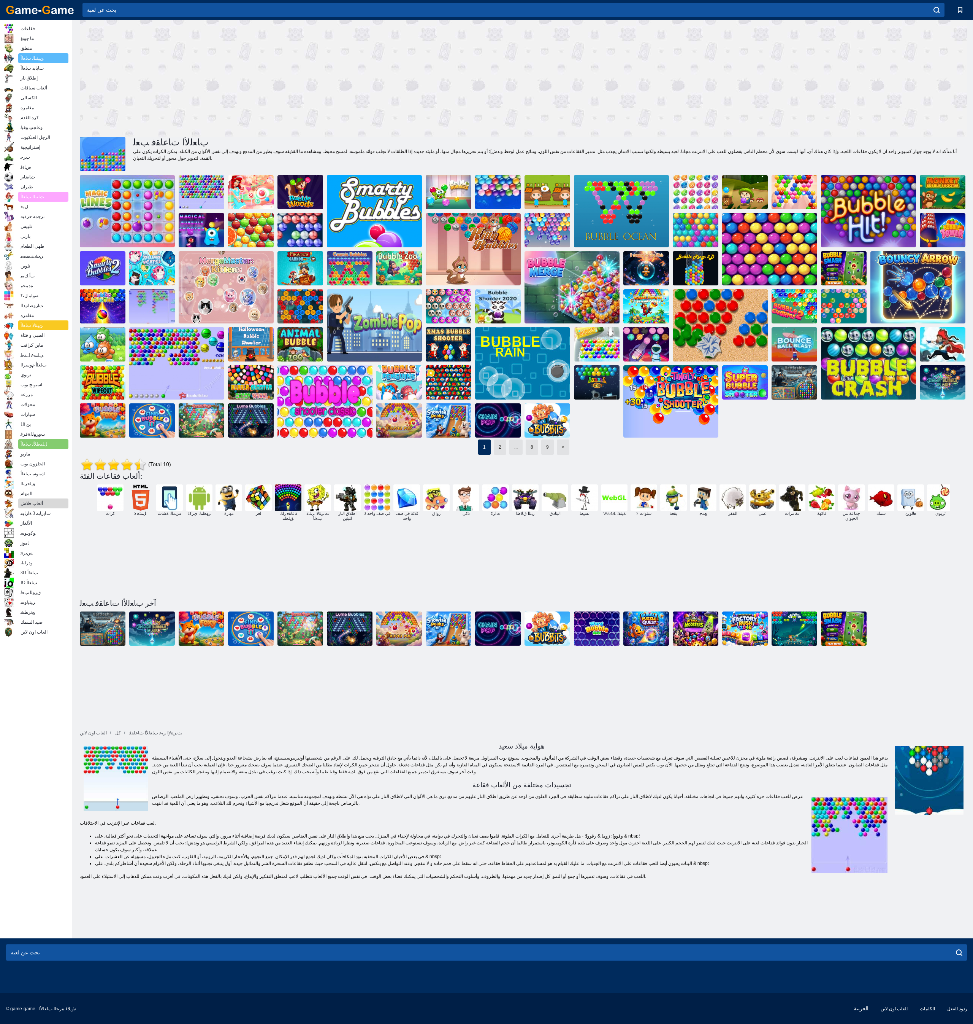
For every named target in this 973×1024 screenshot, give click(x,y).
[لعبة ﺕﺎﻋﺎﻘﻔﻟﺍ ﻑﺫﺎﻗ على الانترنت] (844, 306)
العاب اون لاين (894, 1008)
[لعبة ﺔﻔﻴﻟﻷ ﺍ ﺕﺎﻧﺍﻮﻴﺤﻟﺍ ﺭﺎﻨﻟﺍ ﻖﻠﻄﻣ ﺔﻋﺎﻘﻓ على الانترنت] (448, 306)
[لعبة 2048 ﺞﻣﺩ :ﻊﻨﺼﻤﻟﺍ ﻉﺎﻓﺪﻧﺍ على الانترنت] (745, 629)
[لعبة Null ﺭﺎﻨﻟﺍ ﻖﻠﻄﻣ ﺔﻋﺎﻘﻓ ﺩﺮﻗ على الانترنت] (942, 192)
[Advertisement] (302, 77)
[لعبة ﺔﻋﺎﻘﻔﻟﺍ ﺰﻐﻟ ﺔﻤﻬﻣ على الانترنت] (646, 629)
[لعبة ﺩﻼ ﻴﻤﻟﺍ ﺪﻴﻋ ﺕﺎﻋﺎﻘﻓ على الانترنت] (547, 230)
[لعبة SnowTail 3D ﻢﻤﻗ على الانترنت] (448, 420)
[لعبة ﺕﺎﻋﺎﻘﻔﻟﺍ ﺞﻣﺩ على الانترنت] (572, 287)
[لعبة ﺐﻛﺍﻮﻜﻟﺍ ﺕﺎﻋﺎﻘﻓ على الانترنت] (646, 344)
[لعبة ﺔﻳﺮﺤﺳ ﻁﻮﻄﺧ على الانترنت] (127, 211)
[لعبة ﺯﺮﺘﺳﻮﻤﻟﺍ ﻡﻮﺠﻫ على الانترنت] (695, 629)
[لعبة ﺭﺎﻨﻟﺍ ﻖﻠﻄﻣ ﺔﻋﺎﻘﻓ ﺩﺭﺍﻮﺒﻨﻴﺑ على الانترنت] (720, 325)
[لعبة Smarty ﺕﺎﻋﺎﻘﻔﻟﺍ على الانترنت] (374, 211)
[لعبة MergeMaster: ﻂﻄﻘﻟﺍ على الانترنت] (226, 287)
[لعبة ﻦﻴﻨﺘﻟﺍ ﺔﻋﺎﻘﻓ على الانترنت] (300, 306)
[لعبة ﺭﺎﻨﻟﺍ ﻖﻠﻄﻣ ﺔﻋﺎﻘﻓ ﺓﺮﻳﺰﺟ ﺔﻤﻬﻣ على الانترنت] (646, 306)
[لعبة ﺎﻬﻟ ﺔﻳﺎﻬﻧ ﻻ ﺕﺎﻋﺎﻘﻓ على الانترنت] (498, 192)
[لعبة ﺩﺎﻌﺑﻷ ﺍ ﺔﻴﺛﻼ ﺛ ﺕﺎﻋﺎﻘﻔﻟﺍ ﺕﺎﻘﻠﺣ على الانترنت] (695, 268)
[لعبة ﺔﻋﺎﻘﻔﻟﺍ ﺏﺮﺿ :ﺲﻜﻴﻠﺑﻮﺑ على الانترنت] (102, 306)
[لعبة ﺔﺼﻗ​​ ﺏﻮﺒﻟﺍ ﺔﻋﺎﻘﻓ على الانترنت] (251, 230)
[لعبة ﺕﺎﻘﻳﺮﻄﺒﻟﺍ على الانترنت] (399, 382)
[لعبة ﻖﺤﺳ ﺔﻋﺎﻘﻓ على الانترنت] (844, 268)
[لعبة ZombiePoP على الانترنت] (374, 325)
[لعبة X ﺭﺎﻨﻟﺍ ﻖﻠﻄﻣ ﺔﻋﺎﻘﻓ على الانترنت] (794, 629)
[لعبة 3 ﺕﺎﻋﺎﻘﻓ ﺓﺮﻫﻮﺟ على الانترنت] (695, 192)
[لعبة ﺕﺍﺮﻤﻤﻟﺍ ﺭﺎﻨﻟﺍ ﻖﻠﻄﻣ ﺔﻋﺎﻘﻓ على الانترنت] (695, 230)
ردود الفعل (957, 1008)
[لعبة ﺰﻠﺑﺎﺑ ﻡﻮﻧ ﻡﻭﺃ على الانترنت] (448, 192)
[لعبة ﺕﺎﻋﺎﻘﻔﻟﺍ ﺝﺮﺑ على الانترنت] (942, 230)
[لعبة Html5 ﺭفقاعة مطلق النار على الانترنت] (201, 192)
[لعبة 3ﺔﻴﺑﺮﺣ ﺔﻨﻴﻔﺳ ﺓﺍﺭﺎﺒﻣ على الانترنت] (794, 382)
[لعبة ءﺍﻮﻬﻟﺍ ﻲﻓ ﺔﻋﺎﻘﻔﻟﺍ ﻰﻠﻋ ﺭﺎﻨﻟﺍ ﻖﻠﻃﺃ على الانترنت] (942, 382)
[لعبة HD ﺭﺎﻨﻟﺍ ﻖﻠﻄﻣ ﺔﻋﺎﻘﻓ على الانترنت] (300, 230)
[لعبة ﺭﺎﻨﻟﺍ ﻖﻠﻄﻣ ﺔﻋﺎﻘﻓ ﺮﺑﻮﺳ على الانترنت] (745, 382)
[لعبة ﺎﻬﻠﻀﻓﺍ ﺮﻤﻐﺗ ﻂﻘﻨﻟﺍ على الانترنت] (102, 344)
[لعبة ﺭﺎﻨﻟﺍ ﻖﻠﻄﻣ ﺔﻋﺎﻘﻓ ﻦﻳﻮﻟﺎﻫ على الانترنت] (251, 344)
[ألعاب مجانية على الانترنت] (40, 10)
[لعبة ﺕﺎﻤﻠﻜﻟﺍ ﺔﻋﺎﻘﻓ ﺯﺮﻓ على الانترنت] (597, 629)
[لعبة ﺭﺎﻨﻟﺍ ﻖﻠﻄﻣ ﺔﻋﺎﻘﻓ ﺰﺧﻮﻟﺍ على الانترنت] (670, 401)
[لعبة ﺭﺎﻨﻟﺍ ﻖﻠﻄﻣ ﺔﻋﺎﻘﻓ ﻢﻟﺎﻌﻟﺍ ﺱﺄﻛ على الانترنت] (448, 382)
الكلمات (927, 1008)
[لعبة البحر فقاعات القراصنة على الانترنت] (942, 344)
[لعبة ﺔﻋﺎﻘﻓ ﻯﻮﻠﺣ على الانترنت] (251, 192)
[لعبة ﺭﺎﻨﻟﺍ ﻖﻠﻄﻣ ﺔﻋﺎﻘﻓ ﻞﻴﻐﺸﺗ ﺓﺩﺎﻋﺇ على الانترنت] (769, 249)
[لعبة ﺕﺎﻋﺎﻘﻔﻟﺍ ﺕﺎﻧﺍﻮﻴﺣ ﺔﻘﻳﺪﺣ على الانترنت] (399, 268)
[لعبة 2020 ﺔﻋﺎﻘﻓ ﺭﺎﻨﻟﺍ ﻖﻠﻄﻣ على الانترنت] (498, 306)
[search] (937, 10)
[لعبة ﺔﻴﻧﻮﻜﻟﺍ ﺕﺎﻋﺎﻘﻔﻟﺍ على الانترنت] (349, 268)
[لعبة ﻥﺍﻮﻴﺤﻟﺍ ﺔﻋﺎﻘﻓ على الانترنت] (300, 344)
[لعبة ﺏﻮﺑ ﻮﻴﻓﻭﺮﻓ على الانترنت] (399, 420)
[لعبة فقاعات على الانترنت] (176, 363)
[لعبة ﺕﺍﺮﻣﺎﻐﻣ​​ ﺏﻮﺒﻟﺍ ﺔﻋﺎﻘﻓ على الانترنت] (745, 192)
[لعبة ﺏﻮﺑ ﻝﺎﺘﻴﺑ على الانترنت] (201, 420)
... (516, 447)
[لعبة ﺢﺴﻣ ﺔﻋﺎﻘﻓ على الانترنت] (102, 382)
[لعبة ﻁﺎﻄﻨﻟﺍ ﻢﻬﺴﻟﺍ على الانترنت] (917, 287)
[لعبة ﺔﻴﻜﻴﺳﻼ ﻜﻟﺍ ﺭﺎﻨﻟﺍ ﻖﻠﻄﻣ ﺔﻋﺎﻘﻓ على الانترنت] (324, 401)
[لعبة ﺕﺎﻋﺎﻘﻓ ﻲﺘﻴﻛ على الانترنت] (473, 249)
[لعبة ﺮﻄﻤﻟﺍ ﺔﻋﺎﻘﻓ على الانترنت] (522, 363)
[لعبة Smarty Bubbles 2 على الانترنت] (102, 268)
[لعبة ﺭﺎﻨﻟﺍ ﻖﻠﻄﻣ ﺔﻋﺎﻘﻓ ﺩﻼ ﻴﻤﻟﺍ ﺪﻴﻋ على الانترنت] (448, 344)
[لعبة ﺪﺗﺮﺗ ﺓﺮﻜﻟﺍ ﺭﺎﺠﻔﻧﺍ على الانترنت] (794, 344)
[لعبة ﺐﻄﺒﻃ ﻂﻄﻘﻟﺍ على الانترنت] (152, 268)
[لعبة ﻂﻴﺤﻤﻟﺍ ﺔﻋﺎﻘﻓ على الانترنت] (621, 211)
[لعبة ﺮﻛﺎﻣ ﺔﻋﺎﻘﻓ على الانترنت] (102, 420)
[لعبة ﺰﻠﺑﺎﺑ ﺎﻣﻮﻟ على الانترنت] (251, 420)
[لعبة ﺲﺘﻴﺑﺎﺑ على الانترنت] (547, 420)
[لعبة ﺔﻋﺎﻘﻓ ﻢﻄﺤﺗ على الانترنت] (868, 363)
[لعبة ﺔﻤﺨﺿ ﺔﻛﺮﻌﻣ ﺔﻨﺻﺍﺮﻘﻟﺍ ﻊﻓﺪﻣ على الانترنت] (300, 268)
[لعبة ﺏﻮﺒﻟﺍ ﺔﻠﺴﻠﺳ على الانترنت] (498, 420)
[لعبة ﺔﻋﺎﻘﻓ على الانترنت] (152, 306)
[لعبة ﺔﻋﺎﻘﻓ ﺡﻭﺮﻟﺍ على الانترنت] (794, 192)
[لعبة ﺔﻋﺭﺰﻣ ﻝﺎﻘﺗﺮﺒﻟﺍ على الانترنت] (547, 192)
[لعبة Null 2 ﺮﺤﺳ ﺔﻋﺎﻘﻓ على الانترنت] (794, 306)
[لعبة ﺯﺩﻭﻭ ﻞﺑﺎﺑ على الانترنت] (300, 192)
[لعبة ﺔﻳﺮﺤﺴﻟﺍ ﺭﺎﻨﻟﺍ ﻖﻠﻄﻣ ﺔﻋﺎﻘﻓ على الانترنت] (201, 230)
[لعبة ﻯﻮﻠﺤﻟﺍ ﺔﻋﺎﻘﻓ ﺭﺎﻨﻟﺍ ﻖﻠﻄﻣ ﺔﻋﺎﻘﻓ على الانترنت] (251, 382)
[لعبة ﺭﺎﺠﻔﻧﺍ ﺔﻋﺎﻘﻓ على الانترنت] (597, 382)
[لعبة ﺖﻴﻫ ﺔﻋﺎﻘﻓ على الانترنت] (868, 211)
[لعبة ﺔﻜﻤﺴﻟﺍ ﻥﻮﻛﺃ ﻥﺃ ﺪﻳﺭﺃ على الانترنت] (646, 268)
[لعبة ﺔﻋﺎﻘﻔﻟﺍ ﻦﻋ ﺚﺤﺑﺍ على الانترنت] (152, 420)
